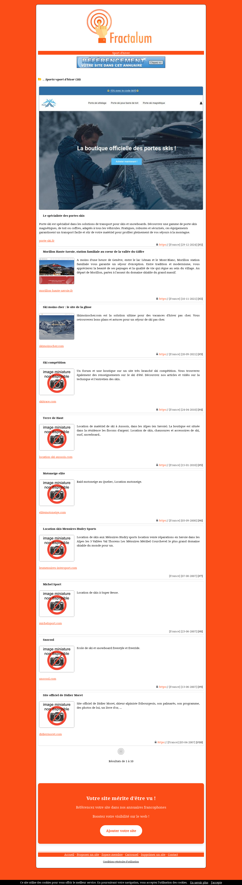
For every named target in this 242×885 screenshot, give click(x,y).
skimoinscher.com (51, 346)
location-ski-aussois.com (55, 457)
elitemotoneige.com (52, 512)
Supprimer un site (153, 854)
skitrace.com (47, 401)
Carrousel (131, 854)
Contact (173, 854)
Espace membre (112, 854)
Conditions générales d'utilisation (121, 861)
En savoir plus (199, 882)
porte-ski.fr (46, 240)
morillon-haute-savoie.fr (56, 290)
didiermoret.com (50, 734)
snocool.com (47, 678)
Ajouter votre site (121, 830)
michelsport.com (50, 623)
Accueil (69, 854)
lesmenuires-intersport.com (58, 568)
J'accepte (216, 882)
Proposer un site (88, 854)
